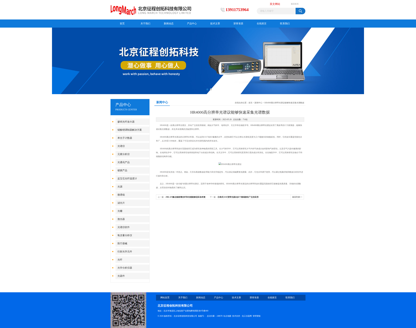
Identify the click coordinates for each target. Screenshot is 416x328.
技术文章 (215, 23)
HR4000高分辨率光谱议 (260, 125)
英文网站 (275, 4)
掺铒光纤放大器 (126, 121)
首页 (122, 23)
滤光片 (121, 203)
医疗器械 (122, 243)
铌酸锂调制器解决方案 (129, 130)
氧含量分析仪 (124, 235)
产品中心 (192, 23)
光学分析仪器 (124, 267)
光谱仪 (121, 146)
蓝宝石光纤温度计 (127, 178)
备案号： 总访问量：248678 (210, 316)
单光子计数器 (124, 138)
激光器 (121, 219)
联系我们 (285, 23)
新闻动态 (169, 23)
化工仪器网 (247, 316)
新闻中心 (258, 103)
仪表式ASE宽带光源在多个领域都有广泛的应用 (238, 197)
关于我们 (145, 23)
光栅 (119, 211)
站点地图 (227, 316)
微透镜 (121, 194)
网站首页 (164, 297)
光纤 (119, 259)
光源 (119, 186)
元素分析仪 (123, 154)
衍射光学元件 (124, 251)
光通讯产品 (123, 162)
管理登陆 (256, 316)
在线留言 (261, 23)
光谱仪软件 (123, 227)
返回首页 (295, 4)
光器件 (121, 276)
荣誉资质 (238, 23)
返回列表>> (297, 197)
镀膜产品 (122, 170)
